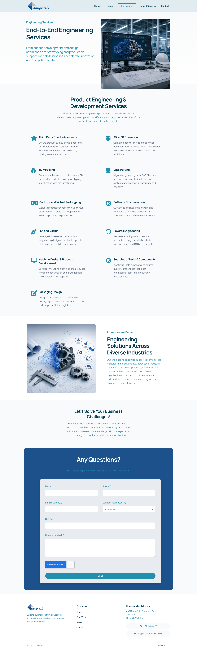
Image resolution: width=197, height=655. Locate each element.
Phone (107, 486)
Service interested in (115, 502)
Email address (53, 502)
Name (49, 486)
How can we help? (54, 535)
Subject (49, 518)
